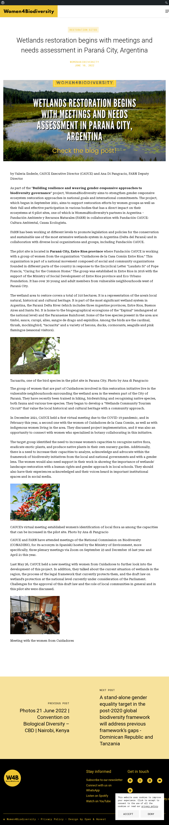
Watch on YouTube (98, 801)
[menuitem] (3, 2)
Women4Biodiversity (84, 62)
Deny (151, 814)
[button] (167, 11)
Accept (128, 814)
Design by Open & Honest (87, 819)
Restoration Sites (83, 29)
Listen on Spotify (97, 795)
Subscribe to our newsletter (104, 780)
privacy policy (150, 806)
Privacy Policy (52, 819)
